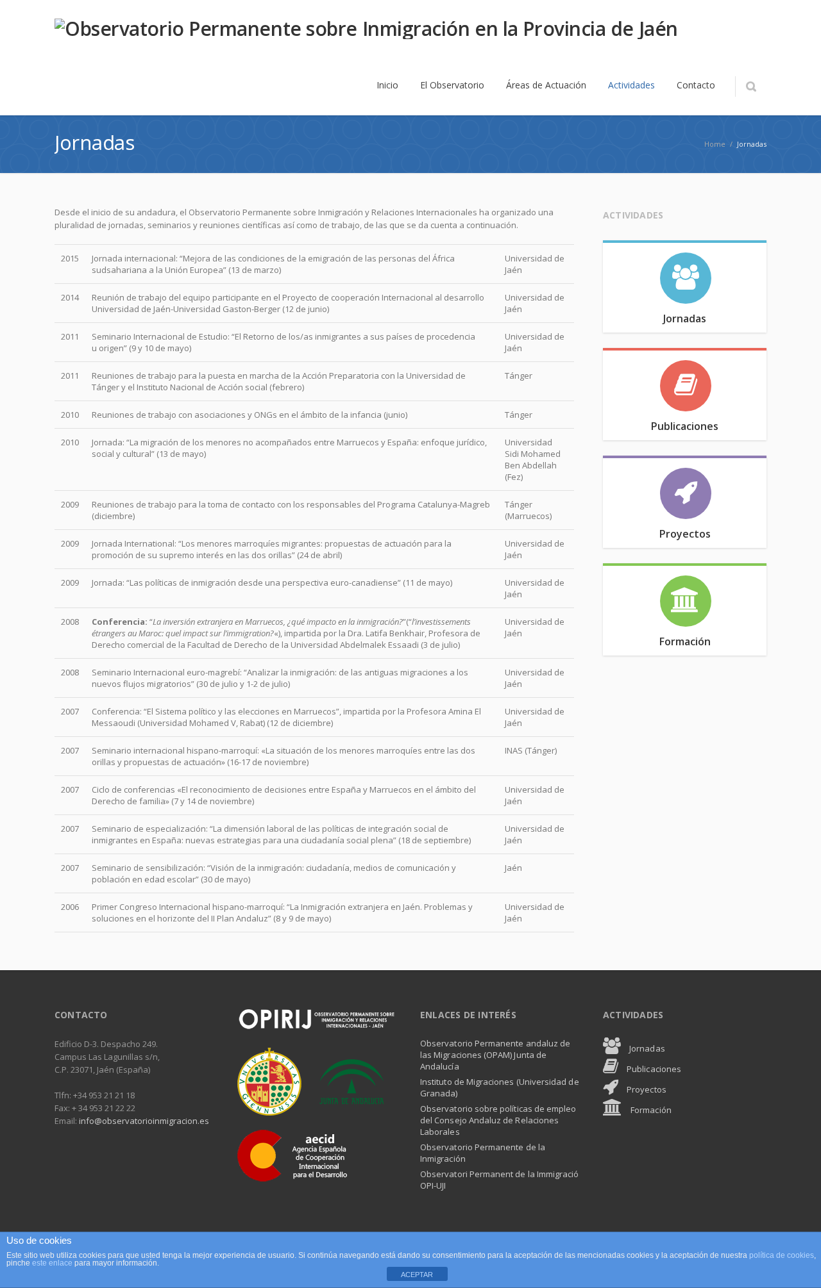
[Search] (750, 86)
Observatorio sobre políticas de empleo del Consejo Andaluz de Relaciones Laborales (498, 1120)
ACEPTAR (417, 1274)
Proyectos (645, 1089)
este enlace (53, 1263)
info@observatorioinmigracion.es (144, 1121)
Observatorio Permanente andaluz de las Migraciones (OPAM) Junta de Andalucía (495, 1054)
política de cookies (781, 1255)
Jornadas (646, 1048)
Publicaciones (653, 1069)
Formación (650, 1110)
